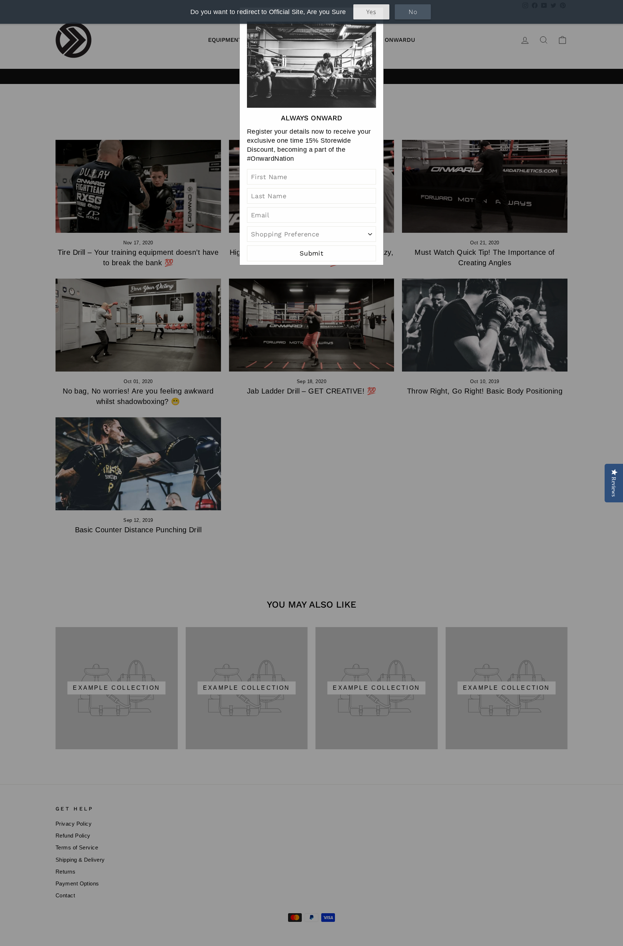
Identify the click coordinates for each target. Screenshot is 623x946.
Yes (371, 12)
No (412, 12)
